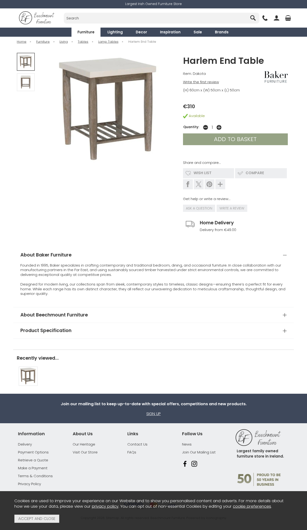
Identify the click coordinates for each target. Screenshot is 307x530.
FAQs (131, 452)
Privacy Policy (29, 483)
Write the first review (201, 81)
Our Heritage (84, 444)
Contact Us (137, 444)
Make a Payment (32, 467)
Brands (222, 32)
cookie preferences (252, 506)
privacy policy (105, 506)
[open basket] (288, 18)
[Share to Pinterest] (209, 184)
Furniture (85, 32)
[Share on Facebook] (188, 184)
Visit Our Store (85, 452)
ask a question (199, 208)
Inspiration (170, 32)
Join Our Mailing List (199, 452)
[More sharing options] (220, 184)
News (187, 444)
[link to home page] (36, 17)
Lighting (115, 32)
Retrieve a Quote (33, 460)
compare (255, 172)
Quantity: (191, 127)
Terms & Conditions (35, 475)
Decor (141, 32)
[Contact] (265, 18)
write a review (231, 208)
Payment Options (33, 452)
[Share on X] (199, 184)
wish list (203, 172)
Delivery (25, 444)
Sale (198, 32)
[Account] (276, 18)
